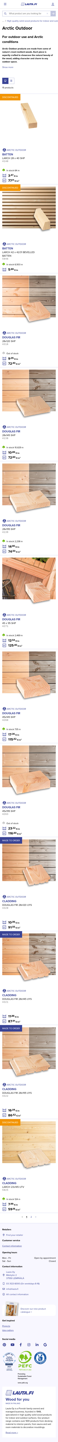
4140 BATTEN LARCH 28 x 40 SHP (17, 95)
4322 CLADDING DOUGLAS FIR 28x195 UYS (22, 1026)
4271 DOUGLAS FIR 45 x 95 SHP (16, 556)
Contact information (12, 1245)
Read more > (12, 1432)
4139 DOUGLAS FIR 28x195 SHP (15, 462)
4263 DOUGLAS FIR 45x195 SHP (16, 744)
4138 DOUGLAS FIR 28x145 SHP (15, 368)
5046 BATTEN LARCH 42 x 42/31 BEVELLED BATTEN (26, 186)
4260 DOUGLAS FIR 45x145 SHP (16, 650)
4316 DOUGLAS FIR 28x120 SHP (15, 274)
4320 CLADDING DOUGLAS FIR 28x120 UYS (22, 838)
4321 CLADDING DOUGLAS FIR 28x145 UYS (21, 932)
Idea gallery (8, 1330)
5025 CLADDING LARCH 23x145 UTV (18, 1120)
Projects (6, 1326)
